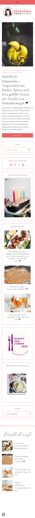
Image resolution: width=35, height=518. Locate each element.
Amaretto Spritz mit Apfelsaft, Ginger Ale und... (22, 472)
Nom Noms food (17, 12)
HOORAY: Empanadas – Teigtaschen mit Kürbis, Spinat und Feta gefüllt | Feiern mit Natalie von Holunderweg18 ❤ (16, 90)
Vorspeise (5, 72)
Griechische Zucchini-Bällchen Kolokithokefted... (21, 445)
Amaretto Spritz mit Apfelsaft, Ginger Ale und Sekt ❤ (17, 317)
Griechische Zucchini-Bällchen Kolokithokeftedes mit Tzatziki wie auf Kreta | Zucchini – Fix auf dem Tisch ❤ (17, 256)
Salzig (19, 70)
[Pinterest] (15, 165)
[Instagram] (11, 165)
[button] (17, 2)
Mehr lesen (17, 135)
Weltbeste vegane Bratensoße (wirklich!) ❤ (17, 287)
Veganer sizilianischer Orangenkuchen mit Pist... (22, 486)
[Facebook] (19, 165)
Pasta (14, 70)
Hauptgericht (6, 70)
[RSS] (23, 165)
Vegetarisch (26, 70)
